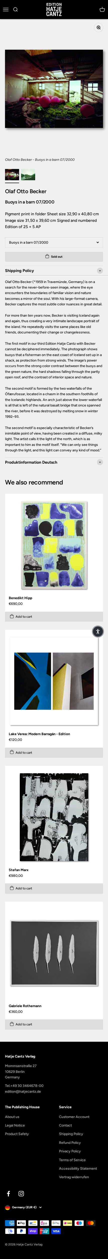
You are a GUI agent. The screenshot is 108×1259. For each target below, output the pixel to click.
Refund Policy (70, 1143)
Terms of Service (72, 1160)
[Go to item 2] (28, 175)
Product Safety (17, 1134)
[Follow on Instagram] (21, 1193)
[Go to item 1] (12, 175)
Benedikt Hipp (20, 598)
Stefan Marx (19, 870)
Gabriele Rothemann (25, 1006)
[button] (98, 631)
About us (12, 1117)
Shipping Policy (71, 1134)
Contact (65, 1125)
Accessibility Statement (78, 1168)
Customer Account (74, 1117)
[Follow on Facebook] (8, 1193)
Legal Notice (15, 1125)
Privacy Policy (70, 1151)
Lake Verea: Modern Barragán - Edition (39, 734)
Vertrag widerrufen (74, 1177)
